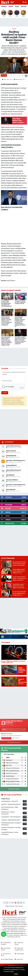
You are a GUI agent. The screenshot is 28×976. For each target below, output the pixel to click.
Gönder (4, 392)
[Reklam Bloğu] (14, 630)
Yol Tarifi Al (16, 738)
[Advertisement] (14, 226)
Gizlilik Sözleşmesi (9, 906)
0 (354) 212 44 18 (6, 738)
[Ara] (23, 2)
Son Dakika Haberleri (8, 959)
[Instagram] (10, 902)
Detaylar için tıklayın (14, 789)
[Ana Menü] (25, 2)
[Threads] (21, 902)
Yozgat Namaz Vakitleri (6, 949)
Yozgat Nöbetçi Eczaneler (6, 943)
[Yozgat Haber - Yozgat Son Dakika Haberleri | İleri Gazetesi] (7, 2)
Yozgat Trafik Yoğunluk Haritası (19, 949)
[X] (7, 902)
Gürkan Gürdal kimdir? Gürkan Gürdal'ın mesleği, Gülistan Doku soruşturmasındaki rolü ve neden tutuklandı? (6, 321)
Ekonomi (23, 6)
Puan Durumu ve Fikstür (6, 954)
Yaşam (14, 29)
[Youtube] (15, 902)
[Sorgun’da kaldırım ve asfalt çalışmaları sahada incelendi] (21, 296)
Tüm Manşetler (20, 953)
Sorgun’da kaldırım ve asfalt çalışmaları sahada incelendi (20, 302)
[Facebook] (4, 902)
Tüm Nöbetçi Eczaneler (14, 742)
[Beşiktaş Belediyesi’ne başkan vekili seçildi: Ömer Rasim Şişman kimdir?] (14, 65)
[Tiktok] (18, 902)
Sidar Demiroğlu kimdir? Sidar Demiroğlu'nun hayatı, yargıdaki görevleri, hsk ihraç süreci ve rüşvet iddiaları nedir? (6, 341)
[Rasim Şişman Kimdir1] (14, 197)
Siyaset (10, 6)
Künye (16, 906)
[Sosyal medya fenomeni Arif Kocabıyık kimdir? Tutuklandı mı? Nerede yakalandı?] (7, 296)
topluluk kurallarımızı (15, 398)
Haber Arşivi (20, 959)
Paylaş (4, 75)
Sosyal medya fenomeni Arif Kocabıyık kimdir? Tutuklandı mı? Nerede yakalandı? (6, 303)
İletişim (21, 906)
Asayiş (17, 6)
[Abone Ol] (26, 75)
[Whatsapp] (24, 902)
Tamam (15, 974)
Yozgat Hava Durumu (19, 943)
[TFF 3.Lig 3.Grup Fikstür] (26, 794)
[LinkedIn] (12, 902)
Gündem (4, 6)
